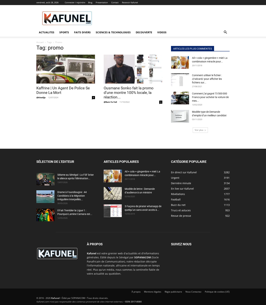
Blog (90, 2)
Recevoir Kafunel (130, 2)
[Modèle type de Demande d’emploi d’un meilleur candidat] (180, 116)
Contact (115, 2)
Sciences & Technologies (113, 32)
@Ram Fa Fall (110, 102)
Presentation (102, 2)
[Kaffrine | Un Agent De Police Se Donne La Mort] (65, 69)
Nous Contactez (193, 291)
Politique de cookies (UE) (217, 291)
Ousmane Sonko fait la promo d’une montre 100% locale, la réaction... (128, 92)
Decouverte (144, 32)
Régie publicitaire (173, 291)
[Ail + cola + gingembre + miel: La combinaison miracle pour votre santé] (180, 62)
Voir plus (199, 130)
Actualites (46, 32)
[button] (225, 32)
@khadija (41, 97)
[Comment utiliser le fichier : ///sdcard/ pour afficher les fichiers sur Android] (180, 79)
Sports (64, 32)
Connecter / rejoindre (75, 2)
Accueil (40, 42)
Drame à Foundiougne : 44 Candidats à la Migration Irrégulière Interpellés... (72, 196)
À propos (136, 291)
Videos (161, 32)
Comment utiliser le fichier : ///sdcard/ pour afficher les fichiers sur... (207, 79)
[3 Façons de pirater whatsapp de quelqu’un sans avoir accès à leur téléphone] (113, 210)
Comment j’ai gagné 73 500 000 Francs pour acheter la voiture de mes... (210, 97)
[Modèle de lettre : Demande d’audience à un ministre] (113, 193)
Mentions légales (152, 291)
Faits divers (82, 32)
